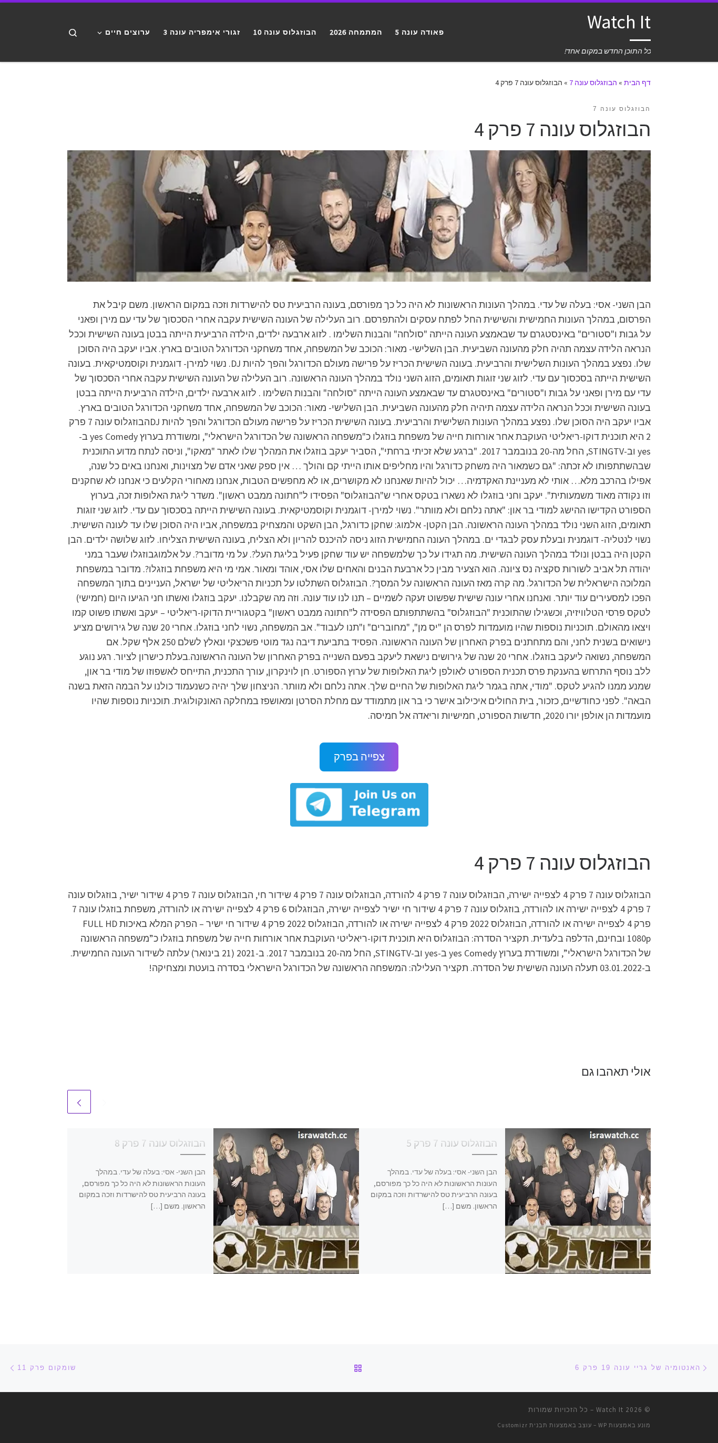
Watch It (609, 1409)
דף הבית (637, 82)
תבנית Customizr (522, 1425)
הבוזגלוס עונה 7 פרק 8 (160, 1143)
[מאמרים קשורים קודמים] (104, 1102)
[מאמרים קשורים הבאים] (79, 1102)
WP (602, 1425)
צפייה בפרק (359, 757)
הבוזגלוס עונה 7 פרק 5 (451, 1143)
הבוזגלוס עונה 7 (593, 82)
